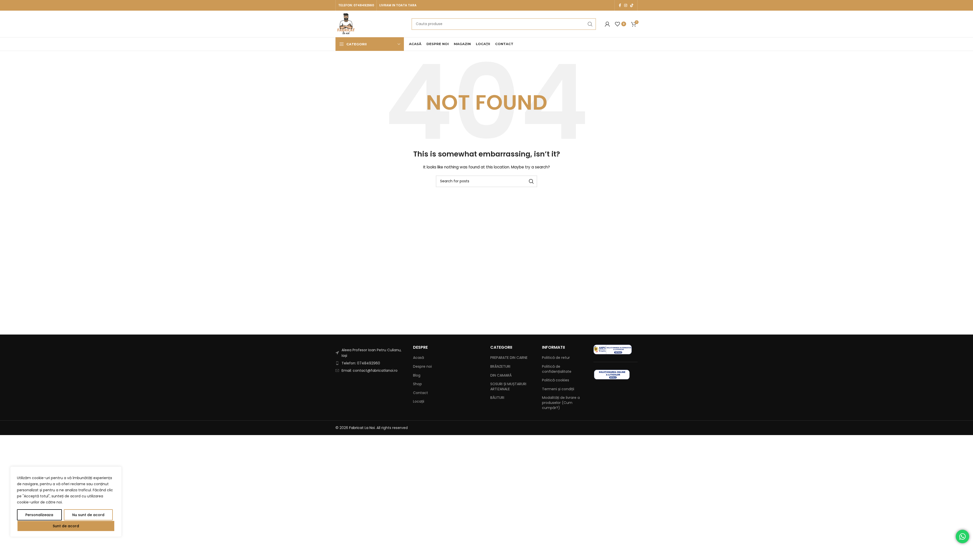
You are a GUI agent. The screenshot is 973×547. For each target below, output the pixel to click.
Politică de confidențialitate (556, 369)
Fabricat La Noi (362, 427)
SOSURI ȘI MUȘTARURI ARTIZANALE (508, 387)
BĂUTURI (497, 397)
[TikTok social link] (632, 5)
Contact (420, 392)
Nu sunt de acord (88, 514)
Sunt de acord (66, 526)
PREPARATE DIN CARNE (509, 357)
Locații (418, 401)
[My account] (607, 24)
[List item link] (370, 363)
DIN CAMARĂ (501, 375)
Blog (416, 375)
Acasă (418, 357)
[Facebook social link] (620, 5)
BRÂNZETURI (500, 366)
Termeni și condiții (558, 389)
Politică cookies (555, 380)
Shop (417, 384)
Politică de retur (556, 357)
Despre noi (422, 366)
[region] (66, 501)
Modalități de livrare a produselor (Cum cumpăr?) (561, 402)
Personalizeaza (39, 514)
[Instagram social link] (626, 5)
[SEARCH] (590, 24)
